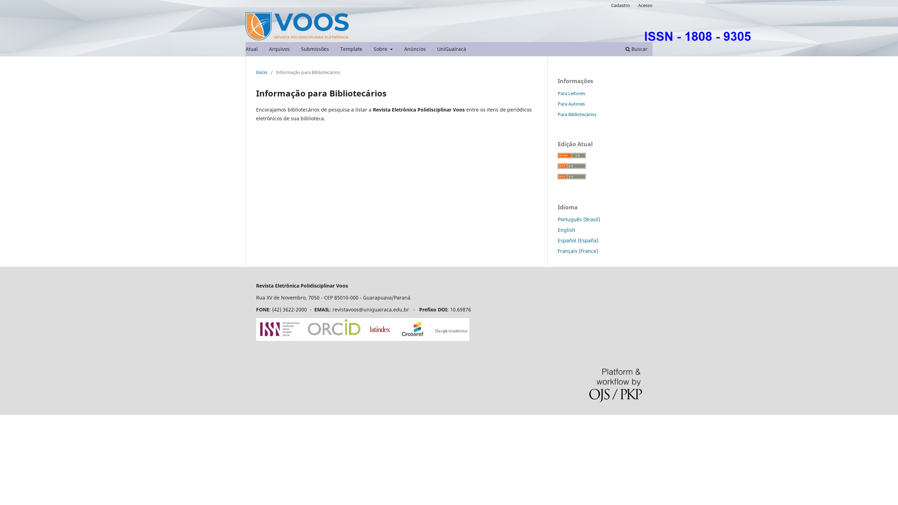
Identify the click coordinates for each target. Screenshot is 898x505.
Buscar (639, 49)
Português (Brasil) (579, 219)
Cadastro (620, 5)
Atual (252, 49)
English (566, 230)
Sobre (381, 49)
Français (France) (578, 251)
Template (351, 49)
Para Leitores (571, 93)
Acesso (645, 5)
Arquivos (279, 49)
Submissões (315, 49)
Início (261, 72)
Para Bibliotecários (577, 114)
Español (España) (578, 240)
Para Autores (571, 104)
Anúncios (415, 49)
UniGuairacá (451, 49)
